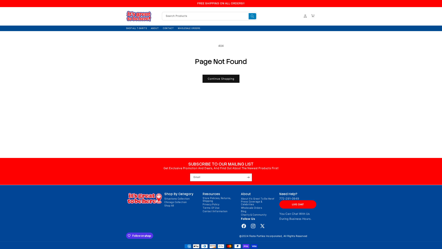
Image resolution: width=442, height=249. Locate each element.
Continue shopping (221, 78)
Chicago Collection (175, 202)
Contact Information (215, 211)
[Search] (252, 16)
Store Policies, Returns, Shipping (217, 199)
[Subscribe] (248, 177)
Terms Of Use (211, 207)
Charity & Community (253, 214)
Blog (243, 211)
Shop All (169, 205)
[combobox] (209, 16)
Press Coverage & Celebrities (251, 203)
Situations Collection (177, 198)
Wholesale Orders (251, 207)
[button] (313, 16)
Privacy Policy (211, 204)
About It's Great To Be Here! (257, 198)
